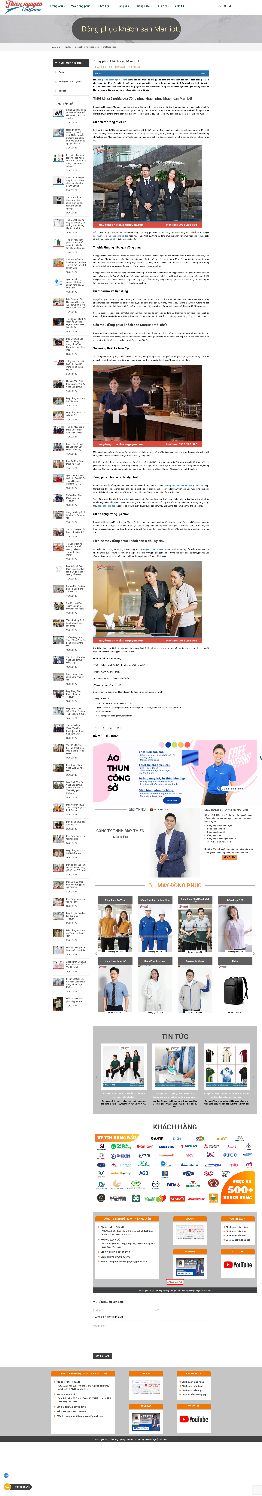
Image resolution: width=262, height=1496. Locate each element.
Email (156, 1310)
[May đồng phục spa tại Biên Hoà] (58, 839)
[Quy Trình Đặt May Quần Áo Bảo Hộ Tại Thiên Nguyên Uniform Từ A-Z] (58, 478)
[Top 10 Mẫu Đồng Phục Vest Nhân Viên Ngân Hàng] (58, 430)
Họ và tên (98, 1310)
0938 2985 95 (122, 1256)
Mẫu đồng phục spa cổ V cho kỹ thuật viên (75, 933)
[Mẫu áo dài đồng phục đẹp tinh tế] (58, 1004)
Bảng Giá (124, 6)
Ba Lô (235, 961)
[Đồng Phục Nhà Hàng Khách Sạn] (195, 928)
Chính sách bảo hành (236, 1231)
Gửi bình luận (103, 1356)
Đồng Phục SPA (235, 900)
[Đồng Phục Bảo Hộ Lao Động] (155, 928)
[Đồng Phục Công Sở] (115, 988)
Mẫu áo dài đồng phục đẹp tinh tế (74, 1000)
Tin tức (68, 47)
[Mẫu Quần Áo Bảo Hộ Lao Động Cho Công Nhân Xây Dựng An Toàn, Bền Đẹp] (58, 341)
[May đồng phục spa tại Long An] (58, 824)
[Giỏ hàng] (225, 5)
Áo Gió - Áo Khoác (195, 961)
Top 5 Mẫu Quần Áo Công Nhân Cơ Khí (75, 531)
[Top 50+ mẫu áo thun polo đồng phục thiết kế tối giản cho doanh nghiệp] (58, 200)
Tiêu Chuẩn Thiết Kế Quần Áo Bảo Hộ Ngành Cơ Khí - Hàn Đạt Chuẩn (76, 323)
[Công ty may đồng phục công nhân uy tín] (58, 677)
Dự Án (62, 72)
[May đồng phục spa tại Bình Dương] (58, 853)
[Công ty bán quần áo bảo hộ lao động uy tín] (58, 515)
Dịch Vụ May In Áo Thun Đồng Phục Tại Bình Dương (76, 807)
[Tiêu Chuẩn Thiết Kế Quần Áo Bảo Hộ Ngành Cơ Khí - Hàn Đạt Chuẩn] (58, 322)
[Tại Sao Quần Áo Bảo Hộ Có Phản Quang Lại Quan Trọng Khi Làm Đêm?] (58, 546)
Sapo (208, 1291)
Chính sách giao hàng (237, 1227)
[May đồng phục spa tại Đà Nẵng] (58, 902)
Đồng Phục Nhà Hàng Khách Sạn (195, 900)
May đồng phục (81, 6)
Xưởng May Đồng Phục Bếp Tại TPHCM (74, 498)
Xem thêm (229, 857)
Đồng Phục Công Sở (115, 961)
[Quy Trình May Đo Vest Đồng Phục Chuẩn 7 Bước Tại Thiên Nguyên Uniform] (58, 785)
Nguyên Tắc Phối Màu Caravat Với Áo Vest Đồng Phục (75, 384)
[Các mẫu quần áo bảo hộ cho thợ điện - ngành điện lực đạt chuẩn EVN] (58, 262)
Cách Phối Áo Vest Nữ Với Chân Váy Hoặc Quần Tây (75, 447)
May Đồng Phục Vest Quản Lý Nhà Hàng (75, 768)
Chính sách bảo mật (236, 1235)
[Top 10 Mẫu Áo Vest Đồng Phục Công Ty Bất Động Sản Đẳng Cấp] (58, 728)
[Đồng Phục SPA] (235, 928)
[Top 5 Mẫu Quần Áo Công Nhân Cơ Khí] (58, 532)
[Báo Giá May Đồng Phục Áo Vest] (58, 464)
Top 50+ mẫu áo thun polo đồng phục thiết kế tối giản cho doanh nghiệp (74, 203)
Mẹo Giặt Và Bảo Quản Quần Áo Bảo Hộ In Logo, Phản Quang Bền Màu (75, 570)
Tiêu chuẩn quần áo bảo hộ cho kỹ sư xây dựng (75, 623)
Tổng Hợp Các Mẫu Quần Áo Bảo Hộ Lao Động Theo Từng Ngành (76, 365)
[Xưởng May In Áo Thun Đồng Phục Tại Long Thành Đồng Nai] (58, 640)
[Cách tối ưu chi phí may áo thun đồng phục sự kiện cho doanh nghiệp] (58, 180)
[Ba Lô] (235, 988)
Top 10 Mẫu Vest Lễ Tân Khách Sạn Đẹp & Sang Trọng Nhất (75, 749)
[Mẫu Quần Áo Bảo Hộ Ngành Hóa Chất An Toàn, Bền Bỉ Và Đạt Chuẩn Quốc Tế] (58, 302)
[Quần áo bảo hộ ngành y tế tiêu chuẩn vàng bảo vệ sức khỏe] (58, 282)
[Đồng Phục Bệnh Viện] (155, 988)
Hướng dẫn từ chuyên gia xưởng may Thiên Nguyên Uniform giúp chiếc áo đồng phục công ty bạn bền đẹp (75, 136)
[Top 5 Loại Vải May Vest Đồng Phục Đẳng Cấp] (58, 660)
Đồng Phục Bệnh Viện (155, 961)
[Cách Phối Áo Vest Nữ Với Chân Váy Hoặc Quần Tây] (58, 447)
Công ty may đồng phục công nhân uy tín (75, 677)
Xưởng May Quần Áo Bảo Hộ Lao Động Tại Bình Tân (76, 589)
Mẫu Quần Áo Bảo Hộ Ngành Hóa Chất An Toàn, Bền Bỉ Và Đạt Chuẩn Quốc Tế (75, 303)
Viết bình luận (99, 1326)
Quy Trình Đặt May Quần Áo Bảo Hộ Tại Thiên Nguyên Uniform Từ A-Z (76, 479)
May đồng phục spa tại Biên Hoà (75, 837)
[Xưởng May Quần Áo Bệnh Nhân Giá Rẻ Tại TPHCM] (58, 964)
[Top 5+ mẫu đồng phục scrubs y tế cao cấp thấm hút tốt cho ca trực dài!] (58, 242)
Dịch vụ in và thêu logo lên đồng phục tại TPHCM (75, 885)
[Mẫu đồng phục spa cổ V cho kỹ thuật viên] (58, 933)
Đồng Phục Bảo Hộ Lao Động (155, 900)
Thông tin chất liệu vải (70, 81)
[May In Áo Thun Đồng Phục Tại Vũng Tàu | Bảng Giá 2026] (58, 711)
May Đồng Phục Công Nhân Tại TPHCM (74, 694)
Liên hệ (179, 5)
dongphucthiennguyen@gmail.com (128, 1261)
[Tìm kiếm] (230, 5)
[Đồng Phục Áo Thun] (115, 928)
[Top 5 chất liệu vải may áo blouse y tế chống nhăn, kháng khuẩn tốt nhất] (58, 223)
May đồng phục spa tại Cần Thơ (75, 414)
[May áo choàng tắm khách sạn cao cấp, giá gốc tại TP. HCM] (58, 867)
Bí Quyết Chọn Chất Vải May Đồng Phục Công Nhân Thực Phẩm (75, 983)
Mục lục (98, 73)
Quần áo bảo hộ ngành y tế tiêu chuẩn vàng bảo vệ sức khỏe (75, 283)
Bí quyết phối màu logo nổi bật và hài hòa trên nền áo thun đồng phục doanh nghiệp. (76, 160)
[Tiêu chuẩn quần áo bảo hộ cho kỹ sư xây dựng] (58, 623)
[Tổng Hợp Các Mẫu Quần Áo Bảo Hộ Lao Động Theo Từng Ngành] (58, 363)
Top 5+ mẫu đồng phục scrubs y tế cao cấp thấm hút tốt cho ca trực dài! (76, 244)
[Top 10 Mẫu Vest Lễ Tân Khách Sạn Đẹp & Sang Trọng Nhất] (58, 748)
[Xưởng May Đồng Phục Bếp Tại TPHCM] (58, 498)
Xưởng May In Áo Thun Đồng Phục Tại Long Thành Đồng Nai (76, 641)
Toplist (62, 90)
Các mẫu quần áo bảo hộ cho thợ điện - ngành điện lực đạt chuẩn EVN (76, 263)
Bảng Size (144, 6)
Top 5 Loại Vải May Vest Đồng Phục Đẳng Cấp (75, 660)
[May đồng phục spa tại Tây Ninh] (58, 401)
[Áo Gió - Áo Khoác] (195, 989)
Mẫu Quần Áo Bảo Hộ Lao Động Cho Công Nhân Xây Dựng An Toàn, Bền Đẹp (75, 344)
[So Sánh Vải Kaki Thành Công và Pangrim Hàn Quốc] (58, 606)
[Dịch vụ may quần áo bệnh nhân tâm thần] (58, 950)
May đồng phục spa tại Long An (75, 823)
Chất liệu (104, 6)
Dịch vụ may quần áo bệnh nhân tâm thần (76, 949)
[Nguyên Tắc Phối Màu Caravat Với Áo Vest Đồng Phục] (58, 384)
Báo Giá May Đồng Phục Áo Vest (75, 462)
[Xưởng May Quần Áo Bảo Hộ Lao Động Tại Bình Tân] (58, 589)
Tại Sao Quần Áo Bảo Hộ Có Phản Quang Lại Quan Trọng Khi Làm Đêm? (74, 549)
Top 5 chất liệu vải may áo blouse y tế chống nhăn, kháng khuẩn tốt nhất (75, 224)
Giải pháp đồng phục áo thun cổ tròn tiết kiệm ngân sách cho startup (76, 114)
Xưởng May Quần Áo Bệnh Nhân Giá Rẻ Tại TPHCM (76, 965)
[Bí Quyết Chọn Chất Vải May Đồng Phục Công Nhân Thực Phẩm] (58, 981)
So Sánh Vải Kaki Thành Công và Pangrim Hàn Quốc (75, 606)
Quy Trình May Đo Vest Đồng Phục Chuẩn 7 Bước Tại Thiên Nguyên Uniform (75, 787)
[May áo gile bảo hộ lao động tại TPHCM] (58, 916)
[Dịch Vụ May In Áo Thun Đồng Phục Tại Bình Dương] (58, 807)
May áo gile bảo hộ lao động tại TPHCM (75, 916)
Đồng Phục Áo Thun (115, 900)
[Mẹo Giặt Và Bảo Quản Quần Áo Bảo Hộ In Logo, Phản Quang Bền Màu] (58, 569)
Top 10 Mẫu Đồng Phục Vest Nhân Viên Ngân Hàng (75, 430)
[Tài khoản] (220, 5)
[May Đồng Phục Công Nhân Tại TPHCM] (58, 694)
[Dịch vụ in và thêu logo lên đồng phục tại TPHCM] (58, 885)
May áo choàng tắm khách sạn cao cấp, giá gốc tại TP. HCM (76, 868)
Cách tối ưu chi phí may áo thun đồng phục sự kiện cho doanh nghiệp (75, 181)
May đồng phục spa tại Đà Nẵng (75, 900)
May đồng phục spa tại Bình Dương (75, 852)
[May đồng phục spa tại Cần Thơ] (58, 415)
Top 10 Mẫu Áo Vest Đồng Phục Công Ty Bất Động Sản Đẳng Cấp (75, 729)
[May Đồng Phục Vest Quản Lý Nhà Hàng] (58, 768)
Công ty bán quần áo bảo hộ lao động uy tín (76, 515)
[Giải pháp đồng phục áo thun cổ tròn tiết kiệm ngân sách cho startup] (58, 113)
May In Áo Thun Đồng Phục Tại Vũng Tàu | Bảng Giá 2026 (76, 711)
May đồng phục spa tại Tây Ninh (75, 399)
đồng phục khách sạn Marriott (112, 80)
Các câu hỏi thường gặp (238, 1240)
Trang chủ (56, 47)
